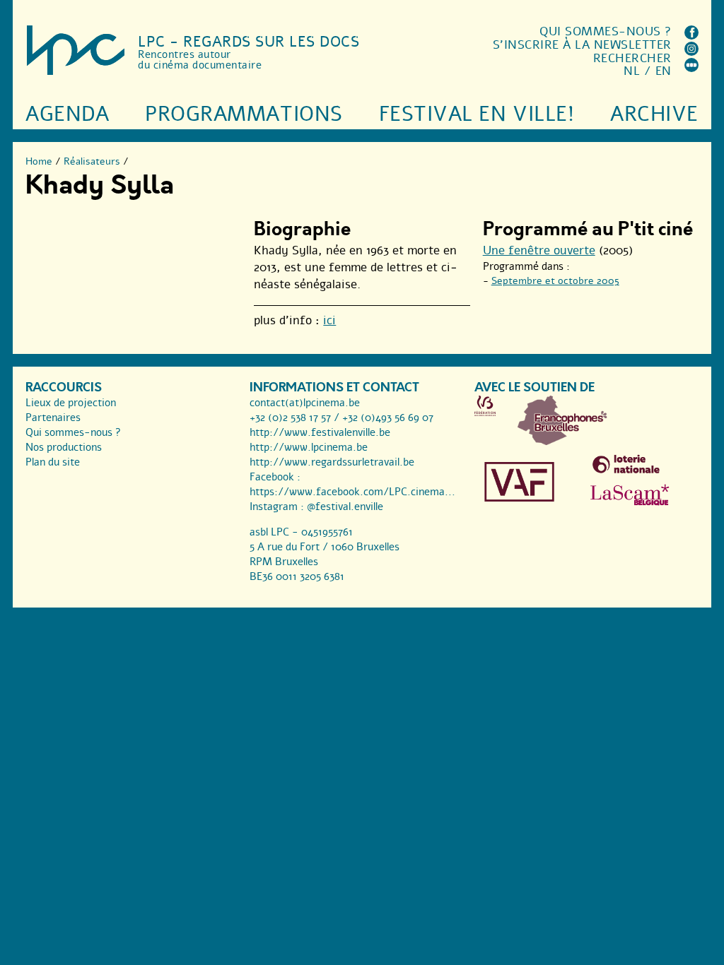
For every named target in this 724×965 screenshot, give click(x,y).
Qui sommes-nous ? (605, 31)
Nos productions (63, 447)
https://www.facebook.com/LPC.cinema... (352, 492)
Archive (654, 114)
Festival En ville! (476, 114)
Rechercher (632, 58)
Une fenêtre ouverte (539, 250)
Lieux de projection (70, 403)
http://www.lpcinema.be (309, 447)
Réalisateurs (92, 161)
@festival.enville (345, 506)
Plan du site (52, 462)
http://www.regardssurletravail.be (332, 462)
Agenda (67, 114)
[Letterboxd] (691, 68)
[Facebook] (691, 36)
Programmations (243, 114)
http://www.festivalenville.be (320, 432)
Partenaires (53, 417)
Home (38, 161)
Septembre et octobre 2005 (555, 281)
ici (329, 320)
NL (632, 71)
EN (663, 71)
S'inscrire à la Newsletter (582, 45)
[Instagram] (691, 52)
